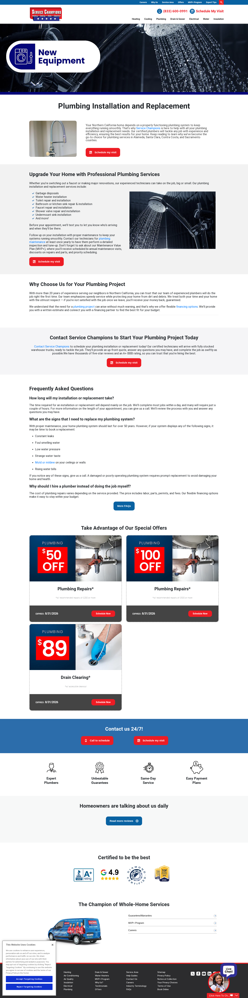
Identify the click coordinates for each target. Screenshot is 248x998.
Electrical (194, 19)
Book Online (163, 989)
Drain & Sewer (177, 19)
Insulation (219, 19)
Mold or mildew (45, 462)
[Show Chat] (231, 996)
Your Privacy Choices (167, 982)
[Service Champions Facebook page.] (198, 974)
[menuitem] (143, 2)
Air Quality (68, 979)
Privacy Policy (163, 975)
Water (206, 19)
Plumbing (161, 19)
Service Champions (148, 128)
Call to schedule (100, 740)
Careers (143, 2)
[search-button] (221, 2)
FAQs (128, 989)
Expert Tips (211, 2)
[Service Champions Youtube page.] (204, 974)
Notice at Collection (167, 979)
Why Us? (99, 982)
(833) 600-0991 (175, 11)
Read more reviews (121, 821)
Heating (136, 19)
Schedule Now (103, 613)
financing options (187, 306)
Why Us (154, 2)
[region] (29, 968)
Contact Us (131, 979)
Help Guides (131, 975)
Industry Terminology (136, 986)
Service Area (168, 2)
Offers (181, 2)
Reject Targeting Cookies (29, 987)
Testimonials (101, 986)
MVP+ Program (195, 2)
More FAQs (124, 506)
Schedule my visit (105, 152)
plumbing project (84, 306)
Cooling (148, 19)
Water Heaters (102, 975)
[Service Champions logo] (45, 14)
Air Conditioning (71, 975)
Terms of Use (164, 986)
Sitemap (161, 972)
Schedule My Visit (210, 11)
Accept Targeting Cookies (29, 979)
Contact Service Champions (51, 346)
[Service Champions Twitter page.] (193, 974)
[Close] (52, 945)
